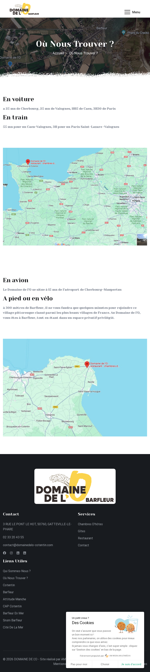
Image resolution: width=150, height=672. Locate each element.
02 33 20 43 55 (13, 537)
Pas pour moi (79, 664)
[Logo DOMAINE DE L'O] (24, 8)
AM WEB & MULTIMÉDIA (119, 655)
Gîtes (81, 531)
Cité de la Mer (13, 627)
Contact (83, 545)
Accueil (58, 53)
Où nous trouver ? (15, 578)
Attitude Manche (14, 599)
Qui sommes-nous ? (17, 571)
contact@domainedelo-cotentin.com (28, 545)
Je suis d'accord (131, 664)
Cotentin (9, 585)
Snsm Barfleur (12, 620)
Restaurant (85, 538)
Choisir (105, 664)
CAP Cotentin (12, 606)
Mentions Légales (65, 664)
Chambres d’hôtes (90, 524)
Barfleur (8, 592)
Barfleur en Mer (13, 613)
